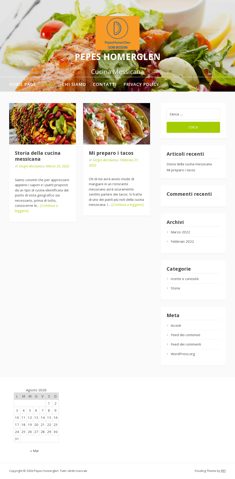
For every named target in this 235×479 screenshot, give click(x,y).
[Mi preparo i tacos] (116, 123)
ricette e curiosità (185, 278)
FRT (223, 471)
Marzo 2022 (180, 232)
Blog (49, 84)
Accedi (176, 325)
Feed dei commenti (186, 344)
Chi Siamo (74, 84)
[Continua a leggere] (127, 204)
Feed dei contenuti (185, 334)
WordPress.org (183, 353)
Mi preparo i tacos (111, 153)
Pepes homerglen (118, 57)
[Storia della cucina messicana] (42, 123)
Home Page (22, 84)
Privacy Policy (141, 84)
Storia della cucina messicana (38, 156)
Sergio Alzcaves (30, 166)
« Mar (34, 450)
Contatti (105, 84)
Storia (175, 288)
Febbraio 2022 (182, 241)
